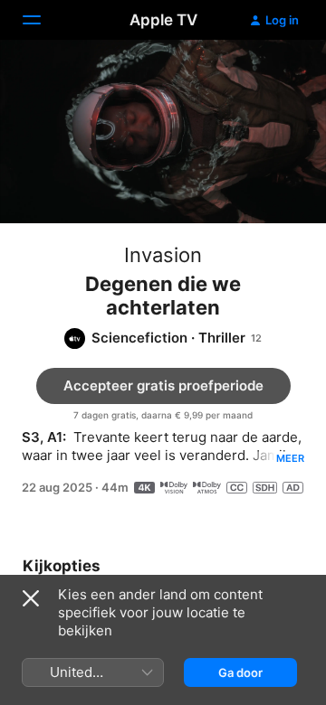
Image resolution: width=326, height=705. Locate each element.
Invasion (163, 255)
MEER (290, 458)
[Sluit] (31, 598)
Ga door (240, 672)
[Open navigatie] (42, 20)
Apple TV (163, 20)
